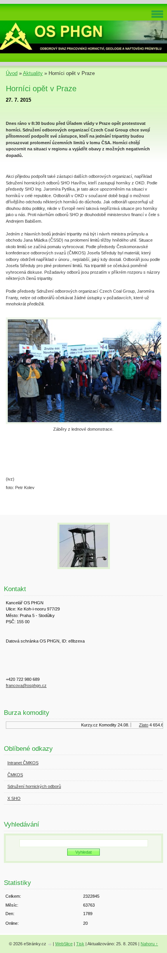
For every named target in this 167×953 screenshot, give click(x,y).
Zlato (141, 725)
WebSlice (64, 943)
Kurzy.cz (87, 725)
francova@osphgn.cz (26, 685)
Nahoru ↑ (149, 943)
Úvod (11, 73)
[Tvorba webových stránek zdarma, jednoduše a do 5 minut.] (50, 944)
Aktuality (33, 73)
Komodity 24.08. (112, 725)
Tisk (80, 943)
